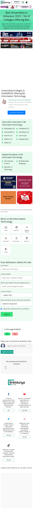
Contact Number (6, 274)
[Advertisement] (16, 67)
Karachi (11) (8, 136)
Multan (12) (8, 139)
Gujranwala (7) (9, 132)
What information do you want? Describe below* (15, 300)
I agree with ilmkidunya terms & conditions (16, 309)
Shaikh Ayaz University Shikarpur (20, 100)
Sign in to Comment (7, 352)
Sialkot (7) (7, 143)
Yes (7, 334)
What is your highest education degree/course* (15, 283)
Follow (8, 435)
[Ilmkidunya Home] (5, 2)
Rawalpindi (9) (23, 139)
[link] (16, 2)
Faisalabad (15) (24, 128)
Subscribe (24, 410)
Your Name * (5, 265)
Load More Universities (16, 112)
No (15, 334)
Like (9, 410)
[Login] (26, 2)
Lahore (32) (23, 136)
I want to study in (6, 291)
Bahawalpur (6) (9, 128)
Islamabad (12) (24, 132)
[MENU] (31, 2)
